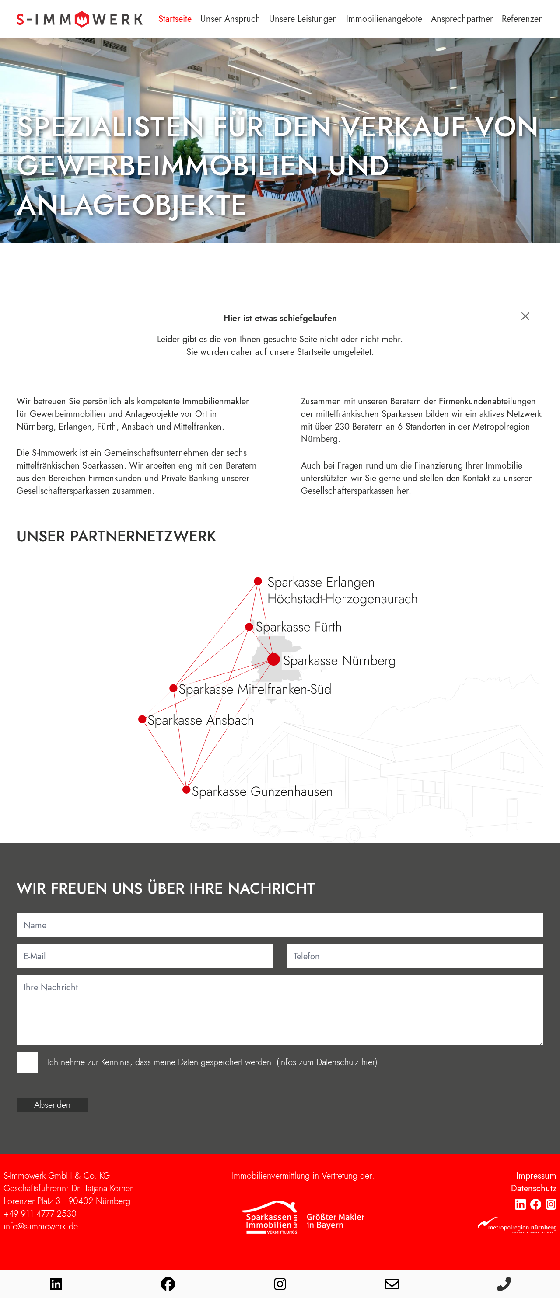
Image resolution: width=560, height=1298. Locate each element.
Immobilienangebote (384, 19)
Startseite (175, 19)
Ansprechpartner (462, 19)
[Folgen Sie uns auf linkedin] (56, 1284)
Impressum (536, 1176)
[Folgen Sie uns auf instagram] (280, 1284)
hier (368, 1062)
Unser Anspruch (230, 19)
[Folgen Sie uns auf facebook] (168, 1284)
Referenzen (522, 19)
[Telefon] (504, 1284)
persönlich (102, 401)
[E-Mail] (392, 1284)
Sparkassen (103, 465)
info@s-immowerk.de (41, 1226)
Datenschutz (533, 1188)
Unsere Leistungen (303, 19)
